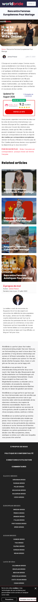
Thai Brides (19, 543)
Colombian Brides (19, 565)
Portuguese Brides (19, 523)
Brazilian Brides (19, 569)
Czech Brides (19, 497)
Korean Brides (19, 550)
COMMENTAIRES (19, 466)
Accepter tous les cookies (28, 599)
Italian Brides (19, 520)
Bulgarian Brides (19, 493)
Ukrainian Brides (19, 479)
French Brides (19, 513)
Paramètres (9, 599)
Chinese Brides (19, 539)
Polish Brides (19, 486)
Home (4, 49)
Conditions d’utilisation (19, 460)
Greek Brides (19, 527)
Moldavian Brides (19, 490)
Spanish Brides (19, 516)
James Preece (12, 57)
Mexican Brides (19, 572)
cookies (15, 588)
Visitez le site (19, 112)
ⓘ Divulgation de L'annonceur (28, 95)
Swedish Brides (19, 509)
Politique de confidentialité (19, 453)
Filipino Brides (19, 546)
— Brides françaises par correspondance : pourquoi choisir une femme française (18, 151)
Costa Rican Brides (19, 579)
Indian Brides (19, 553)
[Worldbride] (11, 3)
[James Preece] (18, 300)
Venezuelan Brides (19, 576)
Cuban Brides (19, 583)
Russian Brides (19, 483)
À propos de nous (19, 447)
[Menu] (33, 4)
